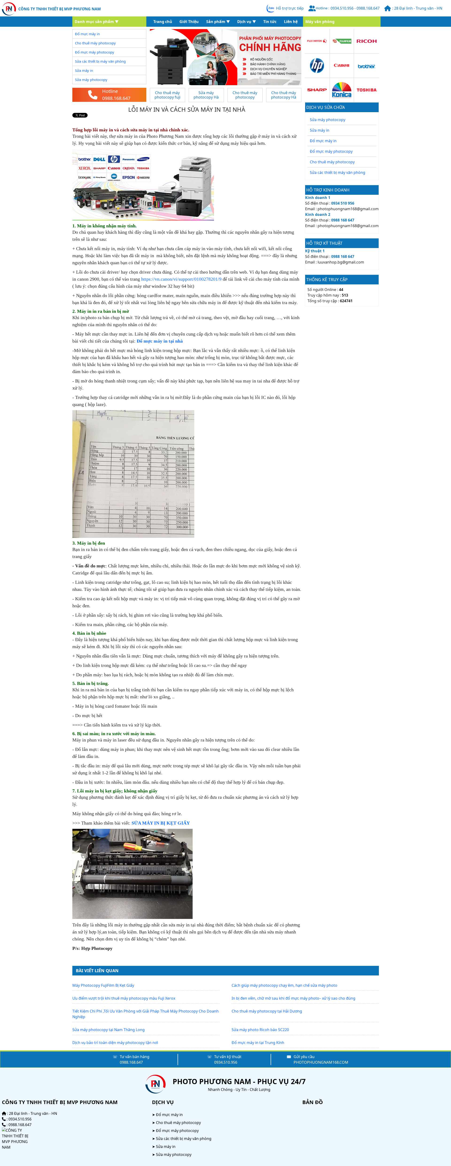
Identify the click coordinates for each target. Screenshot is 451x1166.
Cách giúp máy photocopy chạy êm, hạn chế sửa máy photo (284, 985)
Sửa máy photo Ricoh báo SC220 (260, 1029)
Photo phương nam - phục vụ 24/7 (239, 1081)
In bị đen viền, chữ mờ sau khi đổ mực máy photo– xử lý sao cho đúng (293, 998)
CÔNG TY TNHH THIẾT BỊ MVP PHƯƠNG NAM (59, 8)
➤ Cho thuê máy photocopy (176, 1122)
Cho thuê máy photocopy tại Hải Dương (267, 1011)
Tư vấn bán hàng (134, 1056)
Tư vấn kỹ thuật (227, 1056)
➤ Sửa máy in (163, 1146)
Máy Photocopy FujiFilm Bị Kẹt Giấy (103, 985)
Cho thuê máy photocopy (332, 161)
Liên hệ (291, 21)
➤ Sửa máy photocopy (171, 1154)
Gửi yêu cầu (304, 1056)
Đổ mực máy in (323, 140)
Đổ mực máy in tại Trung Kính (258, 1042)
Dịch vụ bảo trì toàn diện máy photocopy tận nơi (115, 1042)
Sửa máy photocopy (327, 119)
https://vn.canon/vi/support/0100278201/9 (181, 279)
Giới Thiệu (189, 21)
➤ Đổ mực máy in (167, 1114)
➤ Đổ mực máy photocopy (175, 1130)
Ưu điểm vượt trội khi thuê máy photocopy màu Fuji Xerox (123, 998)
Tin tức (269, 21)
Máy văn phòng (319, 21)
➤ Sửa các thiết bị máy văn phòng (181, 1138)
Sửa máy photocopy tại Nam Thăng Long (108, 1029)
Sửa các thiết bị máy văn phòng (337, 172)
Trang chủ (162, 21)
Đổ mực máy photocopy (331, 151)
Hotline (110, 91)
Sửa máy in (319, 130)
